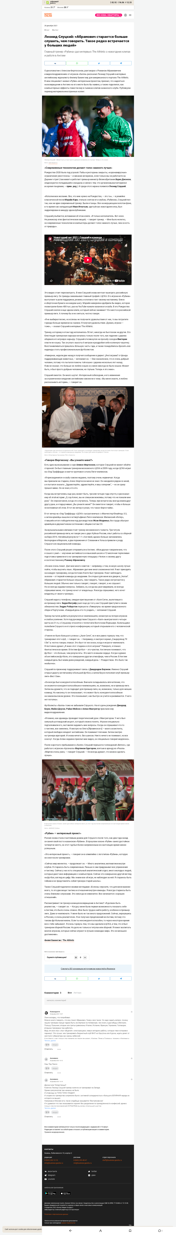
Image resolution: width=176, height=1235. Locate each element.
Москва (60, 7)
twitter (94, 1171)
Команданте (55, 1012)
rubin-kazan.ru (52, 163)
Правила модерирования (54, 1132)
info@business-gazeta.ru (53, 1163)
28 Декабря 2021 (50, 26)
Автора (77, 993)
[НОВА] (108, 15)
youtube (51, 1179)
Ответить (48, 1049)
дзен (93, 1175)
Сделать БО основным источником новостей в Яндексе (88, 968)
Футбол (55, 30)
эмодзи (55, 1045)
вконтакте (52, 1171)
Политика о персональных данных (56, 1214)
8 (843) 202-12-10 (51, 1160)
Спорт (47, 30)
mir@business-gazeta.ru (83, 1163)
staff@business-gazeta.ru (112, 1160)
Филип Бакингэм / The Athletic (59, 940)
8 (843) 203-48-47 (80, 1160)
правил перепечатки (68, 1223)
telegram (51, 1175)
